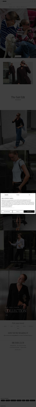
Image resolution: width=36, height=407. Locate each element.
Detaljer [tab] (18, 194)
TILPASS (17, 211)
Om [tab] (29, 194)
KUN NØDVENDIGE (7, 211)
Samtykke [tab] (6, 194)
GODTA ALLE (29, 211)
